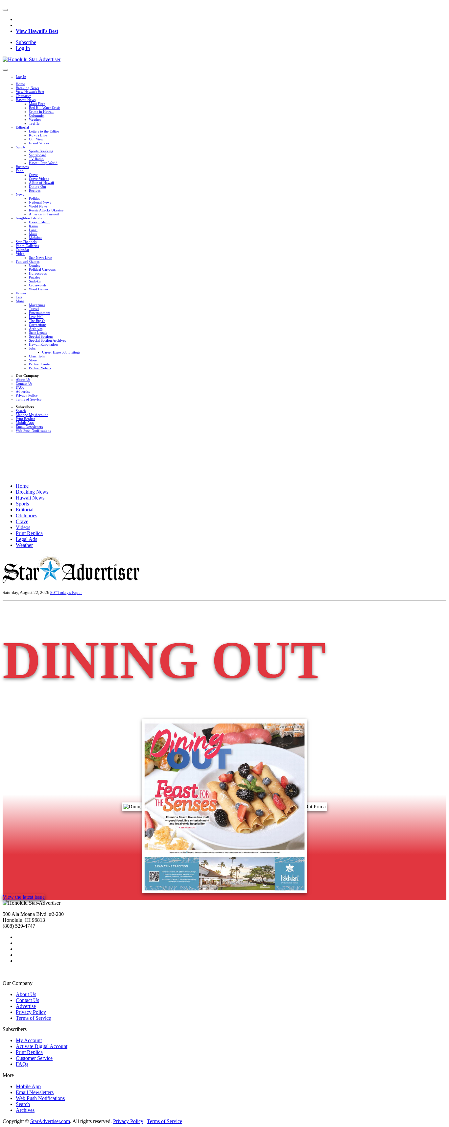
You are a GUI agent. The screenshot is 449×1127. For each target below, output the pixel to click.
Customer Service (34, 1058)
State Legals (38, 332)
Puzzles (34, 277)
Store (33, 360)
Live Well (36, 317)
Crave (33, 175)
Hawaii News (25, 100)
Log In (23, 48)
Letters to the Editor (44, 131)
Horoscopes (38, 273)
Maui (33, 234)
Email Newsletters (29, 427)
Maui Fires (37, 104)
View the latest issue (24, 897)
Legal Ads (26, 539)
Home (20, 84)
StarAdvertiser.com (50, 1121)
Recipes (34, 190)
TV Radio (36, 159)
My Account (29, 1040)
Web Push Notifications (33, 430)
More (20, 301)
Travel (34, 309)
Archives (35, 329)
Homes (21, 293)
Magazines (37, 305)
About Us (23, 379)
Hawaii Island (39, 222)
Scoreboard (37, 155)
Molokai (35, 238)
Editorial (22, 127)
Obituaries (23, 96)
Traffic (34, 123)
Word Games (38, 289)
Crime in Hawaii (41, 111)
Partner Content (41, 364)
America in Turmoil (44, 214)
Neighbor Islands (29, 218)
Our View (36, 139)
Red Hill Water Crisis (44, 108)
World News (38, 206)
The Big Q (37, 321)
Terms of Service (28, 399)
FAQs (20, 387)
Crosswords (37, 285)
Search (21, 411)
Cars (19, 297)
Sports (20, 147)
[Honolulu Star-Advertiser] (31, 59)
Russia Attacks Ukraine (46, 210)
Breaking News (27, 88)
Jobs (32, 348)
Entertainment (39, 313)
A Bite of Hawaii (41, 182)
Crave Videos (39, 179)
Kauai (33, 226)
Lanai (33, 230)
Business (22, 167)
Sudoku (35, 281)
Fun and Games (27, 261)
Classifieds (37, 356)
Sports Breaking (41, 151)
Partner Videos (40, 368)
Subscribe (26, 42)
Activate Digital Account (41, 1046)
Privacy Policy (27, 395)
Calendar (22, 250)
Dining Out (37, 186)
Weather (35, 119)
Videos (23, 527)
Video (20, 254)
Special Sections (41, 336)
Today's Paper (70, 592)
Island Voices (39, 143)
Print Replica (25, 419)
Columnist (36, 115)
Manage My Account (32, 415)
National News (40, 202)
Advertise (23, 391)
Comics (34, 265)
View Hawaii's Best (37, 31)
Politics (34, 198)
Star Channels (26, 242)
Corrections (37, 325)
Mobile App (25, 423)
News (20, 194)
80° (54, 592)
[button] (5, 10)
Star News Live (40, 257)
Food (20, 171)
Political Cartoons (42, 269)
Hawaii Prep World (43, 163)
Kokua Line (38, 135)
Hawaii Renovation (43, 344)
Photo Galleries (27, 246)
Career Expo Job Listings (61, 352)
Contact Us (24, 383)
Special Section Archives (47, 340)
